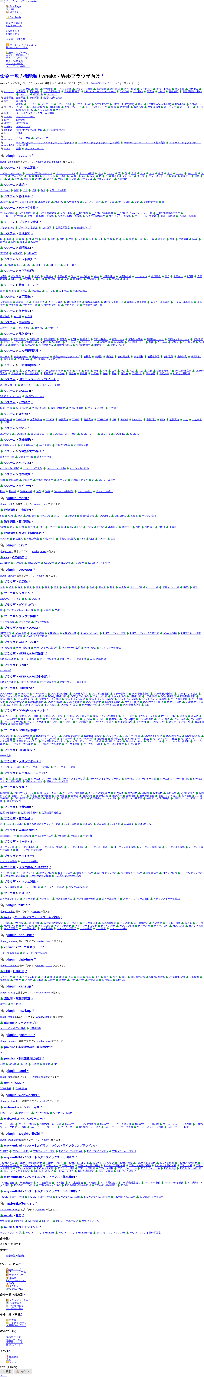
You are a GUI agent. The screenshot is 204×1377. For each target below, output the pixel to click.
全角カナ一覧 (30, 305)
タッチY (67, 721)
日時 (6, 120)
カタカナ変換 (55, 302)
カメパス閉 (144, 926)
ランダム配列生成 (78, 887)
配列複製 (119, 342)
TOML (19, 133)
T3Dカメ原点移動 (9, 1165)
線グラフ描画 (46, 873)
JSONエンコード (40, 434)
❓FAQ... (11, 1283)
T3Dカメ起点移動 (32, 1165)
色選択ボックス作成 (27, 741)
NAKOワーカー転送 (178, 1127)
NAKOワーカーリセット (43, 1127)
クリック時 (128, 716)
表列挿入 (182, 356)
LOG (79, 527)
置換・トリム (163, 89)
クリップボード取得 (64, 767)
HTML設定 (135, 696)
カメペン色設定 (62, 926)
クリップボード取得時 (38, 767)
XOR (19, 265)
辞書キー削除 (26, 456)
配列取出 (57, 342)
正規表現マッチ (8, 445)
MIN (13, 242)
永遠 (133, 173)
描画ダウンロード (16, 801)
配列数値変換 (135, 339)
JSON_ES (119, 434)
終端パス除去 (58, 408)
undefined (127, 176)
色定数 (19, 104)
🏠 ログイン (12, 12)
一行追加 (85, 276)
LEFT (190, 276)
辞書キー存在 (44, 456)
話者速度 (101, 824)
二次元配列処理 (51, 91)
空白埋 (28, 316)
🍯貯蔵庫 (11, 1277)
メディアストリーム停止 (167, 898)
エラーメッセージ (158, 176)
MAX (195, 239)
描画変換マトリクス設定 (73, 798)
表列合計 (8, 359)
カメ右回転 (28, 926)
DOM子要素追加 (110, 704)
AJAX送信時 (69, 633)
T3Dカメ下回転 (86, 1168)
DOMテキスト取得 (34, 696)
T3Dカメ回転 (106, 1168)
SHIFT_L (40, 265)
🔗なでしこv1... (14, 1289)
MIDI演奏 (33, 1221)
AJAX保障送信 (8, 659)
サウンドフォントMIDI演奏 (40, 1232)
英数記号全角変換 (113, 302)
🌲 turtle (5, 917)
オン (142, 173)
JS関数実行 (44, 202)
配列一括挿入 (101, 339)
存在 (24, 778)
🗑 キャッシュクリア (17, 47)
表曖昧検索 (23, 359)
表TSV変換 (64, 563)
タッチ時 (141, 721)
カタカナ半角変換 (183, 302)
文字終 (115, 279)
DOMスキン (112, 736)
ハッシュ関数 (45, 110)
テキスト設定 (100, 696)
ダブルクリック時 (147, 716)
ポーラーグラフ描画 (14, 875)
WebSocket (154, 107)
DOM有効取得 (74, 702)
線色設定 (119, 793)
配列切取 (43, 342)
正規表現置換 (63, 445)
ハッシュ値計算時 (9, 887)
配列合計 (16, 345)
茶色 (74, 587)
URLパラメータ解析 (50, 385)
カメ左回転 (44, 926)
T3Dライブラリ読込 (44, 1151)
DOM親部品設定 (93, 736)
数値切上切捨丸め (53, 97)
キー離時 (51, 719)
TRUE (62, 176)
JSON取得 (21, 434)
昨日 (87, 370)
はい (100, 173)
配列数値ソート (155, 339)
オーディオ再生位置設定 (29, 850)
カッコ (179, 173)
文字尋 (47, 610)
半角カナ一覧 (72, 305)
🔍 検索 (10, 9)
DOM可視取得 (112, 702)
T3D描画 (60, 1182)
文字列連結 (109, 276)
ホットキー (186, 107)
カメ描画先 (73, 923)
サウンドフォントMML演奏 (111, 1232)
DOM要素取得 (80, 693)
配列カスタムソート (178, 339)
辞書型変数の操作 (192, 91)
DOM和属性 (6, 699)
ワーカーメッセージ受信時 (177, 1124)
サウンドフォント (34, 148)
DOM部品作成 (173, 736)
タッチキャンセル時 (179, 721)
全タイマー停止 (104, 491)
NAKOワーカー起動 (50, 1124)
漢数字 (7, 123)
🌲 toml (5, 1082)
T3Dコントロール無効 (40, 1196)
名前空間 (46, 227)
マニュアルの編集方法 (18, 66)
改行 (160, 173)
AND (10, 265)
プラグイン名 (7, 227)
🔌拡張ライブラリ (16, 1325)
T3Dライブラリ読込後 (71, 1151)
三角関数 (21, 97)
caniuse (8, 116)
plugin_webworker (21, 1095)
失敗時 (35, 1064)
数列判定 (53, 328)
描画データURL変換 (131, 798)
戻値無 (38, 178)
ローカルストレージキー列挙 (105, 778)
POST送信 (90, 647)
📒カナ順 (11, 1320)
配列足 (175, 342)
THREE (4, 1151)
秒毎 (47, 491)
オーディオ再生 (27, 847)
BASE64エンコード (10, 396)
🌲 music (6, 1215)
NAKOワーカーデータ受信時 (115, 1124)
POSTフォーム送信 (110, 647)
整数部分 (127, 527)
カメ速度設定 (141, 923)
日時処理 (21, 120)
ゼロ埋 (17, 316)
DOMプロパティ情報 (50, 699)
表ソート (5, 356)
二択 (57, 610)
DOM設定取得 (35, 702)
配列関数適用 (83, 345)
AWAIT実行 (73, 202)
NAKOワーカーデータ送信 (119, 1127)
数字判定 (39, 328)
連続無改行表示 (44, 480)
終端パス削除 (76, 408)
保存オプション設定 (57, 781)
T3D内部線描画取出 (105, 1185)
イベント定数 (23, 138)
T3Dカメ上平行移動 (89, 1165)
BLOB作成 (5, 670)
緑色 (20, 587)
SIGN (3, 527)
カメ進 (188, 923)
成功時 (12, 1064)
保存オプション (34, 781)
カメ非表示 (86, 928)
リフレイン (141, 276)
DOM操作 (180, 104)
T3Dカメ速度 (125, 1163)
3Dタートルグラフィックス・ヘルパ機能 (51, 1191)
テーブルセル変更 (93, 744)
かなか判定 (6, 328)
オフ (151, 173)
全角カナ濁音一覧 (50, 305)
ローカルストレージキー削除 (140, 778)
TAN (20, 515)
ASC (37, 276)
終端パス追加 (39, 408)
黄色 (47, 587)
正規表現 (173, 91)
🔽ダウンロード (14, 1286)
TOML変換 (21, 1088)
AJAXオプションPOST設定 (144, 633)
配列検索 (34, 339)
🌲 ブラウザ (8, 581)
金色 (92, 587)
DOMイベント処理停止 (105, 716)
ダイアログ (47, 104)
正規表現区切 (81, 445)
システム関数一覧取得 (70, 216)
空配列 (61, 178)
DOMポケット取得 (153, 702)
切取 (66, 279)
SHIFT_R (54, 265)
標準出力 (38, 94)
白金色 (122, 587)
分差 (105, 373)
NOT (29, 265)
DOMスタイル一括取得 (154, 699)
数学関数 (9, 97)
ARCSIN (31, 515)
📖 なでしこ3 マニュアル (13, 1)
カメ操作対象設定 (53, 923)
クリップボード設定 (11, 767)
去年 (114, 370)
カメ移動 (157, 923)
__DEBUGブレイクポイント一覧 (134, 213)
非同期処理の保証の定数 (29, 129)
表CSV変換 (34, 563)
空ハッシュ (86, 178)
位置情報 (125, 107)
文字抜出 (178, 276)
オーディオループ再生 (51, 847)
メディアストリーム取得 (136, 898)
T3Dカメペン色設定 (190, 1168)
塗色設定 (132, 793)
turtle (6, 113)
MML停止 (19, 1221)
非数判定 (151, 419)
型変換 (150, 91)
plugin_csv (15, 545)
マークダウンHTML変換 (13, 1028)
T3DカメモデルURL (77, 1163)
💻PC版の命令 (14, 1303)
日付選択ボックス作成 (54, 741)
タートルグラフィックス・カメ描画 (35, 113)
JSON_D (134, 434)
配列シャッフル (12, 342)
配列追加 (105, 342)
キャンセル (49, 176)
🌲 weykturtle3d (11, 1145)
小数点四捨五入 (67, 538)
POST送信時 (23, 647)
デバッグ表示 (7, 213)
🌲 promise (7, 1047)
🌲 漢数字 (6, 998)
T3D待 (124, 1185)
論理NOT (32, 253)
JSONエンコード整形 (64, 434)
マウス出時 (196, 719)
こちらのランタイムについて (103, 83)
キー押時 (37, 719)
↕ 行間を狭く (13, 33)
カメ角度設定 (11, 926)
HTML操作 (54, 107)
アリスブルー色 (170, 587)
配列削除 (29, 342)
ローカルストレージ (96, 107)
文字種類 (21, 91)
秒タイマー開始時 (63, 491)
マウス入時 (179, 719)
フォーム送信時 (8, 719)
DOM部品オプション (47, 736)
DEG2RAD (120, 515)
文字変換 (179, 89)
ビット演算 (130, 89)
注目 (147, 704)
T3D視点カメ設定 (126, 1171)
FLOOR (102, 538)
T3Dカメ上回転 (66, 1168)
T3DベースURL (21, 1151)
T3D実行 (91, 1182)
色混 (195, 587)
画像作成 (102, 738)
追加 (73, 276)
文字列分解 (125, 276)
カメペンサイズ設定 (86, 926)
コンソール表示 (107, 480)
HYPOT (53, 527)
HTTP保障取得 (28, 659)
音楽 (18, 148)
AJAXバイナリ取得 (36, 636)
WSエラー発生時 (44, 835)
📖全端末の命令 (14, 1308)
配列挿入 (85, 339)
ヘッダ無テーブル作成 (49, 744)
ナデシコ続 (124, 202)
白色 (65, 587)
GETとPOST (102, 104)
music (7, 148)
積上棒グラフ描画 (106, 873)
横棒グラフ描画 (84, 873)
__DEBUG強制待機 (102, 213)
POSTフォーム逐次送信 (73, 682)
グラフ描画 (6, 873)
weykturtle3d (7, 145)
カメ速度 (125, 923)
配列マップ (100, 345)
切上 (91, 538)
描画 (113, 107)
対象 (174, 176)
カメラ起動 (29, 898)
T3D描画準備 (44, 1182)
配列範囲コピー (136, 342)
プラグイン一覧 (14, 63)
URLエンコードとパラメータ (100, 91)
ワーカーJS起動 (27, 1124)
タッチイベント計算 (103, 721)
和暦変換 (48, 373)
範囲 (172, 239)
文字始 (104, 279)
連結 (96, 276)
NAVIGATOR (40, 693)
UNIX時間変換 (157, 977)
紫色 (11, 587)
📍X (8, 1359)
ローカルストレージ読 (73, 778)
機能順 (30, 76)
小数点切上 (33, 538)
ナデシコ (109, 202)
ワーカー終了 (68, 1127)
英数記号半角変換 (136, 302)
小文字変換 (22, 302)
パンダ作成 (33, 923)
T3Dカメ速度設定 (145, 1163)
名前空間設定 (63, 227)
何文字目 (16, 276)
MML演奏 (5, 1221)
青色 (29, 587)
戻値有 (50, 178)
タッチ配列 (82, 721)
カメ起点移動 (173, 923)
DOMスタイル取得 (128, 699)
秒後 (38, 491)
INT (114, 419)
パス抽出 (113, 408)
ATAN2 (72, 515)
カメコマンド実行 (66, 928)
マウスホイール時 (36, 721)
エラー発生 (66, 213)
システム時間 (30, 370)
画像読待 (87, 795)
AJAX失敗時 (170, 633)
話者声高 (115, 824)
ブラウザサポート (25, 116)
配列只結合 (20, 339)
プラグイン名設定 (28, 227)
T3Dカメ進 (52, 1165)
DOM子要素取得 (140, 693)
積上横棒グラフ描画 (131, 873)
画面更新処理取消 (20, 724)
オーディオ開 (7, 847)
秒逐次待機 (26, 491)
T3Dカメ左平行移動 (140, 1165)
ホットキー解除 (29, 861)
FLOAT (124, 419)
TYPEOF (21, 419)
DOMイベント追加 (28, 716)
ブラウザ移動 (7, 622)
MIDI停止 (47, 1221)
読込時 (194, 716)
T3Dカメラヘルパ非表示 (97, 1196)
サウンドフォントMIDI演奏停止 (75, 1232)
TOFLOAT (102, 419)
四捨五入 (18, 538)
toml (6, 133)
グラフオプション (25, 873)
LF (9, 178)
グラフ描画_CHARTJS (33, 867)
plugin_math (16, 498)
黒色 (56, 587)
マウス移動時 (146, 719)
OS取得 (36, 599)
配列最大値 (189, 342)
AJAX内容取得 (98, 659)
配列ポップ (72, 342)
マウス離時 (163, 719)
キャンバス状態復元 (99, 793)
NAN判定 (137, 419)
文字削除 (91, 279)
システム (9, 91)
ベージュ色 (152, 587)
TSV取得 (19, 563)
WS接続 (62, 835)
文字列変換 (36, 419)
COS (10, 515)
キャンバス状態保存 (73, 793)
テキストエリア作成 (45, 738)
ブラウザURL (42, 622)
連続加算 (183, 239)
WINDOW (23, 693)
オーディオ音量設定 (150, 847)
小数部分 (113, 527)
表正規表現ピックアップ (46, 359)
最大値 (3, 242)
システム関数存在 (95, 216)
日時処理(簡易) (72, 91)
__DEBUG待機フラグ (168, 213)
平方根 (173, 527)
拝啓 (34, 190)
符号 (12, 527)
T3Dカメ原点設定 (187, 1163)
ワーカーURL (42, 1113)
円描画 (33, 795)
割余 (44, 239)
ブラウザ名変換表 (9, 952)
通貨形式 (5, 316)
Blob (140, 104)
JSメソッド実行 (92, 202)
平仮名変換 (38, 302)
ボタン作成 (6, 738)
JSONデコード (89, 434)
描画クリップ (18, 795)
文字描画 (186, 795)
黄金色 (102, 587)
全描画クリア (187, 793)
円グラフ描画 (169, 873)
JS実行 (4, 202)
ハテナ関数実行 (47, 213)
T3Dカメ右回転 (24, 1168)
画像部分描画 (147, 795)
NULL (115, 176)
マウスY (100, 719)
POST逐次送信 (48, 682)
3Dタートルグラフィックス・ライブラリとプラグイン (45, 142)
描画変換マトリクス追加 (103, 798)
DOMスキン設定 (153, 736)
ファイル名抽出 (96, 408)
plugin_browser (19, 569)
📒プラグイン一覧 (16, 1322)
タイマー (52, 94)
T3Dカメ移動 (167, 1163)
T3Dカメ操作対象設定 (30, 1163)
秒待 (2, 491)
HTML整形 (35, 1028)
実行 (137, 202)
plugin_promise (19, 1035)
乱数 (138, 527)
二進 (185, 419)
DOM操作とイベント (32, 710)
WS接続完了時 (8, 835)
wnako (33, 1)
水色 (2, 587)
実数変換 (88, 419)
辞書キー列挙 (7, 456)
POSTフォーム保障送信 (73, 659)
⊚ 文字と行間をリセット (19, 39)
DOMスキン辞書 (131, 736)
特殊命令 (48, 89)
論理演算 (115, 89)
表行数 (109, 356)
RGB (6, 422)
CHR (27, 276)
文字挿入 (48, 276)
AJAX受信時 (37, 633)
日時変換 (16, 373)
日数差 (83, 373)
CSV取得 (5, 563)
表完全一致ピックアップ (66, 356)
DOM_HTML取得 (79, 696)
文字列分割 (54, 279)
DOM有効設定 (55, 702)
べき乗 (81, 239)
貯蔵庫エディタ (14, 1342)
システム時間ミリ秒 (52, 370)
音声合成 (138, 107)
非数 (17, 178)
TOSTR (50, 419)
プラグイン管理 (84, 89)
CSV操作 (21, 101)
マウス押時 (129, 719)
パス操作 (138, 91)
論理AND (18, 253)
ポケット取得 (132, 702)
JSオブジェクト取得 (23, 202)
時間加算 (137, 373)
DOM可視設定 (93, 702)
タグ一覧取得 (120, 693)
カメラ (59, 110)
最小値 (23, 242)
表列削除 (196, 356)
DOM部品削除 (192, 736)
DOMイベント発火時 (78, 716)
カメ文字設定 (11, 928)
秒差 (114, 373)
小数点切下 (49, 538)
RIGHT (15, 279)
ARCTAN (59, 515)
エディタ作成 (23, 738)
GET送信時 (6, 647)
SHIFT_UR (70, 265)
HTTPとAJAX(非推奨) (159, 104)
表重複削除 (153, 356)
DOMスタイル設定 (75, 699)
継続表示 (14, 480)
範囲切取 (78, 279)
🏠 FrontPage (13, 6)
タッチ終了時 (157, 721)
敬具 (43, 190)
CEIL (82, 538)
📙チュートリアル (16, 1272)
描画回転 (37, 798)
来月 (132, 370)
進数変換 (174, 419)
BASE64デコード (34, 396)
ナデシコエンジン (65, 173)
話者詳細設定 (145, 824)
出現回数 (156, 276)
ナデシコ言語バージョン (39, 173)
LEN (73, 339)
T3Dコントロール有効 (12, 1196)
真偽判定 (122, 178)
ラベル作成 (66, 738)
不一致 (150, 239)
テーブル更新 (72, 744)
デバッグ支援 (64, 89)
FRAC (100, 527)
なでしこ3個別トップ (17, 55)
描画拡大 (51, 798)
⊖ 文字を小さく (14, 25)
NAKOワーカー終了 (89, 1127)
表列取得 (168, 356)
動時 (2, 1064)
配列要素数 (50, 339)
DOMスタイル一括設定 (101, 699)
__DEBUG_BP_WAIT (11, 216)
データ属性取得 (179, 699)
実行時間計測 (151, 202)
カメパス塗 (179, 926)
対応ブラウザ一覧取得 (35, 952)
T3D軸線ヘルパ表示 (124, 1196)
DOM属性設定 (168, 696)
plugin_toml (16, 1071)
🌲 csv (4, 557)
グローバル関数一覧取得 (40, 216)
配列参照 (162, 342)
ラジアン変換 (149, 515)
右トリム (50, 290)
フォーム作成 (154, 741)
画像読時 (117, 795)
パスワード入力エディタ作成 (85, 741)
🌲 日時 (5, 971)
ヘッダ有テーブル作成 (21, 744)
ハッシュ (24, 94)
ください (5, 190)
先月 (141, 370)
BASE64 (124, 91)
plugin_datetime (19, 959)
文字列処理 (146, 89)
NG (37, 176)
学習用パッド (13, 1345)
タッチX (54, 721)
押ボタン (114, 719)
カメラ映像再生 (64, 898)
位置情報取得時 (8, 812)
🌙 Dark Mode (13, 17)
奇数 (62, 239)
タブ (169, 173)
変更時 (183, 716)
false (92, 176)
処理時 (23, 1064)
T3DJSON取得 (152, 1182)
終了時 (46, 1064)
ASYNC (59, 202)
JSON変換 (5, 434)
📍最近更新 (12, 1356)
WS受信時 (25, 835)
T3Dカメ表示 (106, 1171)
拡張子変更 (22, 408)
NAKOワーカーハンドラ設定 (80, 1124)
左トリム (64, 290)
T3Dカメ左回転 (45, 1168)
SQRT (161, 527)
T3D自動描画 (7, 1182)
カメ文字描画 (196, 926)
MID (167, 276)
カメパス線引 (161, 926)
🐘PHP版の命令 (15, 1305)
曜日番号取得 (164, 370)
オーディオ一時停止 (99, 847)
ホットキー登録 (8, 861)
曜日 (150, 370)
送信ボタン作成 (134, 741)
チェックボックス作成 (137, 738)
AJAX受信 (20, 633)
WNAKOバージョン (10, 599)
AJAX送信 (53, 633)
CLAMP (35, 242)
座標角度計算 (87, 515)
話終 (9, 824)
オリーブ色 (136, 587)
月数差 (72, 373)
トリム (23, 290)
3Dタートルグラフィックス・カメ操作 (99, 142)
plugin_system (18, 156)
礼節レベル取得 (58, 190)
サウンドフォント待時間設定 (145, 1232)
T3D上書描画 (76, 1182)
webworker (6, 139)
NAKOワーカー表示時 (147, 1124)
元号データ (6, 370)
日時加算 (164, 373)
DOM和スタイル (25, 699)
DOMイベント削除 (52, 716)
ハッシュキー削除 (56, 468)
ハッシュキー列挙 (9, 468)
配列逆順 (198, 339)
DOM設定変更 (16, 702)
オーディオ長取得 (175, 847)
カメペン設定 (108, 926)
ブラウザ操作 (64, 104)
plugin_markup (18, 1010)
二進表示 (197, 419)
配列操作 (34, 91)
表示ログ (62, 480)
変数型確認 (6, 419)
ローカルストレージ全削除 (174, 778)
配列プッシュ (89, 342)
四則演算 (101, 89)
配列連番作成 (46, 345)
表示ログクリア (79, 480)
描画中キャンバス (23, 793)
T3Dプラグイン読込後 (124, 1151)
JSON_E (105, 434)
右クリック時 (168, 716)
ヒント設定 (50, 704)
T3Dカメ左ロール (150, 1168)
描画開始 (5, 793)
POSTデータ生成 (71, 647)
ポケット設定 (174, 702)
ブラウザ (9, 107)
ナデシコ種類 (86, 173)
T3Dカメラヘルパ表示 (68, 1196)
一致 (140, 239)
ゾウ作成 (18, 923)
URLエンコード (8, 385)
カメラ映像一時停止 (87, 898)
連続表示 (27, 480)
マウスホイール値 (13, 721)
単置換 (12, 290)
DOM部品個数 (24, 736)
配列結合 (5, 339)
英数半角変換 (92, 302)
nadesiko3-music (20, 1203)
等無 (131, 239)
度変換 (134, 515)
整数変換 (63, 419)
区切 (41, 279)
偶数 (53, 239)
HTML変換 (5, 755)
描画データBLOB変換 (158, 798)
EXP (41, 527)
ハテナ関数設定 (27, 213)
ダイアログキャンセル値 (20, 610)
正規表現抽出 (28, 445)
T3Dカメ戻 (68, 1165)
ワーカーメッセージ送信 (150, 1127)
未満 (109, 239)
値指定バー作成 (113, 741)
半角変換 (14, 305)
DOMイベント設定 (188, 693)
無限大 (27, 178)
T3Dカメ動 (186, 1165)
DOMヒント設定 (69, 704)
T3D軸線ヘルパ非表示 (151, 1196)
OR (2, 265)
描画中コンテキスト (48, 793)
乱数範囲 (149, 527)
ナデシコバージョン (11, 173)
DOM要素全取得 (100, 693)
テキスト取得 (118, 696)
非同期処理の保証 (56, 129)
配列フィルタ (118, 345)
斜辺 (63, 527)
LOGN (89, 527)
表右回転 (138, 356)
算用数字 (16, 1004)
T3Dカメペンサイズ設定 (17, 1171)
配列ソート (118, 339)
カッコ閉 (192, 173)
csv (6, 101)
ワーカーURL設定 (62, 1113)
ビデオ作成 (134, 744)
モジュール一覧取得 (145, 216)
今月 (123, 370)
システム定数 (23, 89)
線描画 (145, 793)
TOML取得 (5, 1088)
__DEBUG (82, 213)
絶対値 (31, 527)
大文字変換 (6, 302)
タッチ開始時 (125, 721)
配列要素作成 (64, 345)
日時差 (124, 373)
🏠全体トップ (13, 1269)
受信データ (24, 1113)
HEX (162, 419)
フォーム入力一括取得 (177, 741)
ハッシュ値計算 (31, 887)
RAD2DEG (104, 515)
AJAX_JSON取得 (13, 636)
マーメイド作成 (115, 744)
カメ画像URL (90, 923)
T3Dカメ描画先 (54, 1163)
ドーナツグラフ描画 (192, 873)
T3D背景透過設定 (130, 1182)
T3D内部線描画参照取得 (78, 1185)
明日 (78, 370)
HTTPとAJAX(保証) (123, 104)
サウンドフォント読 (11, 1232)
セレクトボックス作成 (165, 738)
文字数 (3, 276)
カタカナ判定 (23, 328)
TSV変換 (79, 563)
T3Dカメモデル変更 (103, 1163)
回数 (197, 176)
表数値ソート (21, 356)
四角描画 (171, 793)
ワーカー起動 (7, 1124)
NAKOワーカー (42, 138)
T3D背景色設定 (109, 1182)
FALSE (74, 176)
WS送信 (74, 835)
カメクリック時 (118, 928)
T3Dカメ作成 (7, 1163)
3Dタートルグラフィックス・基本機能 (144, 142)
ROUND (4, 538)
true (84, 176)
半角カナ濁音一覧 (92, 305)
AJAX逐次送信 (8, 682)
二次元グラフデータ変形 (68, 875)
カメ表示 (101, 928)
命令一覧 (9, 76)
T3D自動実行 (25, 1182)
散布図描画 (152, 873)
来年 (105, 370)
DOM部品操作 (37, 107)
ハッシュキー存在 (79, 468)
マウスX (87, 719)
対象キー (185, 176)
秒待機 (12, 491)
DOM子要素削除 (132, 704)
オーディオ (170, 107)
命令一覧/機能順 (14, 61)
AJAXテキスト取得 (191, 633)
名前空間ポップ (82, 227)
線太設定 (157, 793)
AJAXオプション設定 (114, 633)
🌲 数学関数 (8, 509)
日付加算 (150, 373)
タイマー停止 (85, 491)
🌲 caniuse (7, 947)
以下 (100, 239)
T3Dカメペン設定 (43, 1171)
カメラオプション (9, 898)
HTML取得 (151, 696)
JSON (161, 91)
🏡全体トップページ (17, 52)
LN (71, 527)
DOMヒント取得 (31, 704)
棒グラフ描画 (65, 873)
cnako (47, 162)
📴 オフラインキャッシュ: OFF (22, 44)
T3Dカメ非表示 (86, 1171)
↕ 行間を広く (13, 31)
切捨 (113, 538)
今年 (96, 370)
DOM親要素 (6, 736)
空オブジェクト (105, 178)
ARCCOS (45, 515)
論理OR (4, 253)
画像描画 (131, 795)
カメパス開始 (126, 926)
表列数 (98, 356)
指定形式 (193, 89)
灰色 (83, 587)
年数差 (61, 373)
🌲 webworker (9, 1107)
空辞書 (72, 178)
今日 (69, 370)
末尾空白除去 (80, 290)
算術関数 (34, 97)
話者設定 (88, 824)
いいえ (110, 173)
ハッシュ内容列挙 (32, 468)
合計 (9, 239)
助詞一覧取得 (168, 216)
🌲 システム (8, 167)
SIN (2, 515)
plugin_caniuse (19, 935)
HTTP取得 (5, 633)
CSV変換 (49, 563)
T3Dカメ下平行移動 (114, 1165)
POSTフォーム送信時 (45, 647)
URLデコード (28, 385)
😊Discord (11, 1362)
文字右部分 (29, 279)
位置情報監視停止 (51, 812)
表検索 (87, 356)
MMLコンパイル (90, 1221)
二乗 (71, 239)
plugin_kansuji (18, 986)
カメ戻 (199, 923)
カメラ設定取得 (110, 898)
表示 (2, 480)
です (25, 190)
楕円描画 (46, 795)
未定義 (140, 176)
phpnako (56, 162)
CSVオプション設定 (99, 563)
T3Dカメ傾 (170, 1168)
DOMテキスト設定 (10, 696)
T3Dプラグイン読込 (97, 1151)
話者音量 (129, 824)
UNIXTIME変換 (183, 370)
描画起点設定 (21, 798)
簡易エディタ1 (14, 1337)
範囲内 (161, 239)
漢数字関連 (22, 123)
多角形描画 (61, 795)
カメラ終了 (45, 898)
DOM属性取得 (187, 696)
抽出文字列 (45, 445)
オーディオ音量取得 (125, 847)
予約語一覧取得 (187, 216)
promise (8, 129)
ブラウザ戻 (24, 622)
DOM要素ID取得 (59, 693)
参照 (151, 342)
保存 (2, 778)
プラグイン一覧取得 (120, 216)
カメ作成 (5, 923)
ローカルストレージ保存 (44, 778)
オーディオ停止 (76, 847)
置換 (2, 290)
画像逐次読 (102, 795)
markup (8, 126)
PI (100, 176)
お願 (16, 190)
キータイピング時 (69, 719)
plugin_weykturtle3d (23, 1133)
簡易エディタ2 (14, 1339)
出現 (125, 279)
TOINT (75, 419)
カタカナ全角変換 (160, 302)
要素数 (63, 339)
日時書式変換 (32, 373)
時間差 (95, 373)
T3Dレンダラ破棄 (174, 1182)
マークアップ (23, 126)
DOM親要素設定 (71, 736)
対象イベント (7, 716)
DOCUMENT (7, 693)
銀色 (112, 587)
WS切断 (87, 835)
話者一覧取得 (72, 824)
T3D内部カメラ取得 (50, 1185)
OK (29, 176)
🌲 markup (7, 1022)
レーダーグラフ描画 (40, 875)
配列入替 (30, 345)
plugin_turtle (16, 905)
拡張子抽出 (6, 408)
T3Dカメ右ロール (127, 1168)
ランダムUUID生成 (54, 887)
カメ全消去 (47, 928)
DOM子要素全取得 (164, 693)
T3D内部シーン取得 (24, 1185)
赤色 (38, 587)
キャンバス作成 (84, 738)
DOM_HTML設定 (57, 696)
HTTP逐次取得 (28, 682)
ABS (21, 527)
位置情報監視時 (29, 812)
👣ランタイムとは (16, 1280)
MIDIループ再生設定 (67, 1221)
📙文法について (14, 1275)
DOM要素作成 (89, 704)
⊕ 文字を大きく (14, 23)
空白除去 (36, 290)
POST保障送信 (48, 659)
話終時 (19, 824)
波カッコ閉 (17, 176)
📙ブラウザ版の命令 (17, 1300)
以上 (91, 239)
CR (2, 178)
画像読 (74, 795)
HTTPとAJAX (83, 104)
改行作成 (116, 738)
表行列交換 (124, 356)
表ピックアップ (40, 356)
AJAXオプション (89, 633)
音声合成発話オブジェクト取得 (43, 824)
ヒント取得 (13, 704)
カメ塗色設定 (29, 928)
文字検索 (62, 276)
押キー (24, 719)
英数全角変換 (74, 302)
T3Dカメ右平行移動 (165, 1165)
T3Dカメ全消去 (65, 1171)
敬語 (36, 89)
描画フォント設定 (167, 795)
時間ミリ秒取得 (181, 373)
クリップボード (73, 107)
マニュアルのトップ (16, 58)
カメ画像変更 (109, 923)
